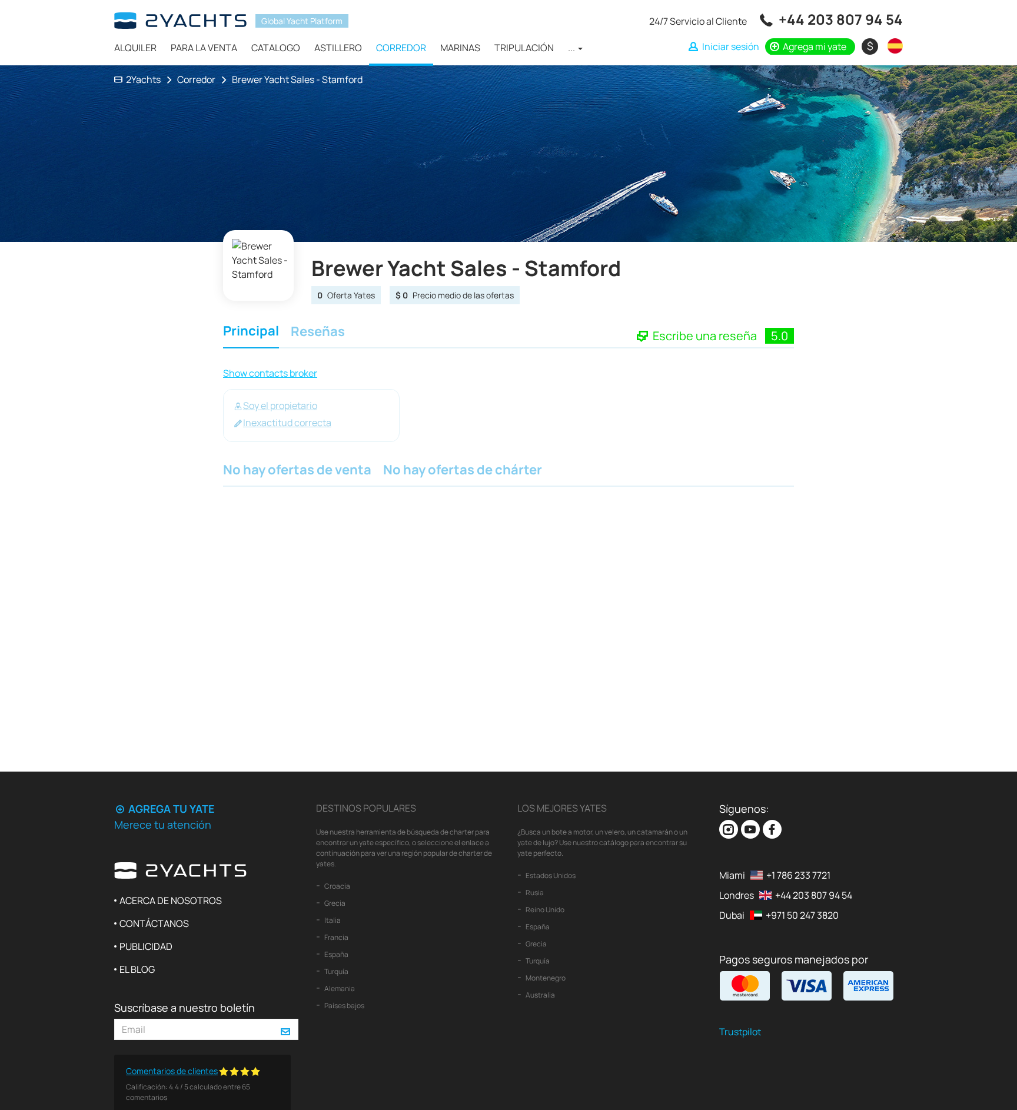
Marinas (460, 47)
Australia (539, 995)
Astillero (338, 47)
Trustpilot (740, 1031)
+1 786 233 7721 (798, 875)
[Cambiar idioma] (892, 45)
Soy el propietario (280, 405)
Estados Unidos (550, 875)
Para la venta (204, 47)
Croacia (336, 886)
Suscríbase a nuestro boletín (184, 1008)
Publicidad (145, 946)
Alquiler (135, 47)
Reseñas (318, 332)
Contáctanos (154, 923)
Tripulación (524, 47)
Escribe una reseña (706, 336)
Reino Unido (544, 910)
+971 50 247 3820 (802, 915)
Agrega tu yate (170, 809)
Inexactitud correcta (287, 422)
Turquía (335, 971)
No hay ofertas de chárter (462, 470)
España (335, 954)
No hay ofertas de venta (297, 470)
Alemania (339, 988)
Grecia (334, 903)
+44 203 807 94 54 (841, 19)
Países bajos (343, 1006)
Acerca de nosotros (170, 900)
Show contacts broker (270, 373)
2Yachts (143, 79)
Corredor (401, 47)
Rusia (534, 893)
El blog (137, 969)
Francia (335, 937)
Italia (332, 920)
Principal (251, 332)
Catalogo (275, 47)
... (572, 47)
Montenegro (545, 978)
